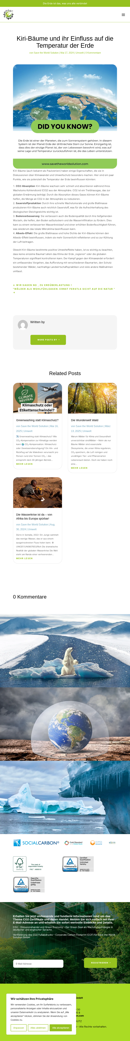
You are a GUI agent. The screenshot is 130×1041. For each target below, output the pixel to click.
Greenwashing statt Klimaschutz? (37, 420)
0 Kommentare (93, 52)
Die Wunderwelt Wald (84, 420)
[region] (41, 1014)
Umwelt (80, 52)
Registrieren (99, 963)
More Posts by (47, 340)
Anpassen (18, 1027)
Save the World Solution (46, 52)
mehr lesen (24, 464)
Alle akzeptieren (60, 1027)
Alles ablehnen (38, 1027)
